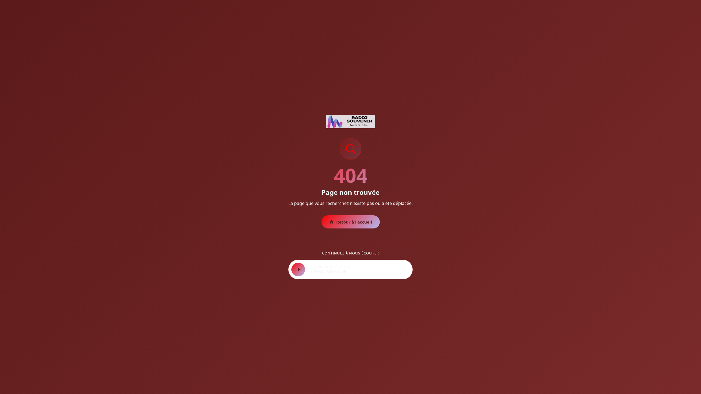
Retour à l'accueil (354, 222)
